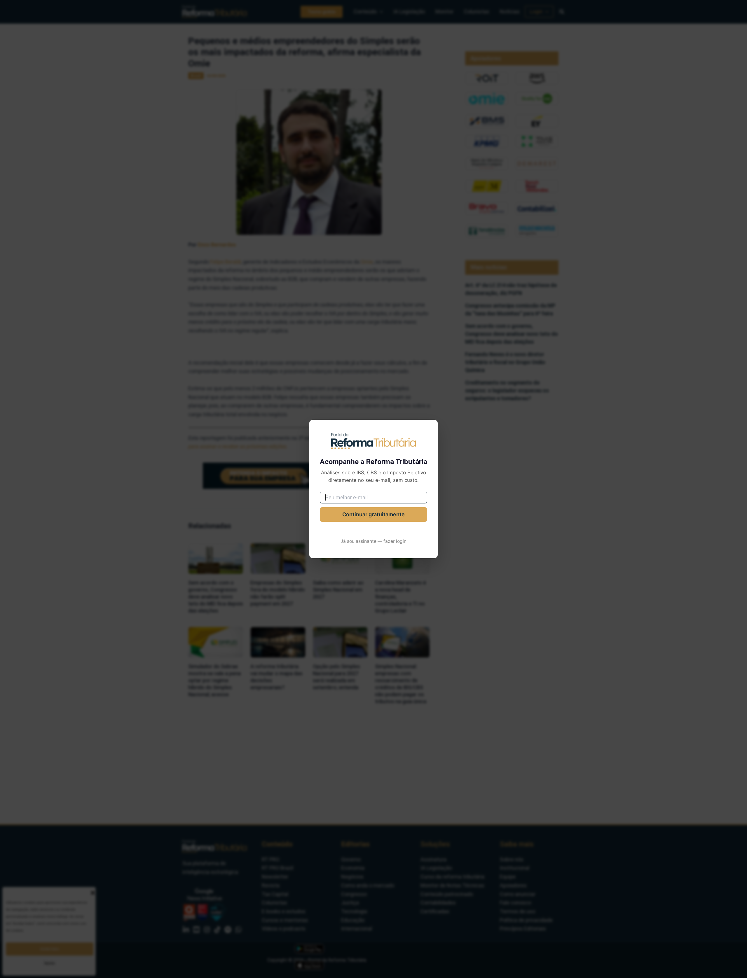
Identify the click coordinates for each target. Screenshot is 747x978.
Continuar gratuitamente (373, 514)
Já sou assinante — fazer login (373, 541)
